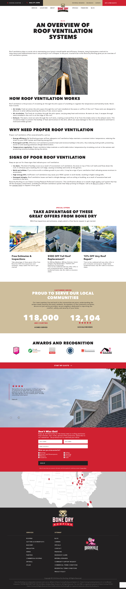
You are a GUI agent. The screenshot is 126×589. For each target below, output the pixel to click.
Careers (98, 3)
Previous (11, 417)
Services (34, 8)
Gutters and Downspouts (48, 454)
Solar (67, 457)
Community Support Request (65, 562)
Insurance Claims (61, 555)
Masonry (43, 455)
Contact (58, 548)
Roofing (42, 452)
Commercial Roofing (34, 558)
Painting (68, 454)
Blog (93, 8)
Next (19, 417)
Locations (44, 8)
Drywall (68, 455)
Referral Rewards (78, 3)
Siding (67, 452)
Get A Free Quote (110, 3)
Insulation (43, 457)
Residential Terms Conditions (66, 568)
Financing (84, 8)
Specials (75, 8)
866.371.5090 (98, 183)
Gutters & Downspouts (35, 542)
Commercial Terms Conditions (66, 565)
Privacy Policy (83, 468)
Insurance (89, 3)
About (52, 8)
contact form (17, 185)
